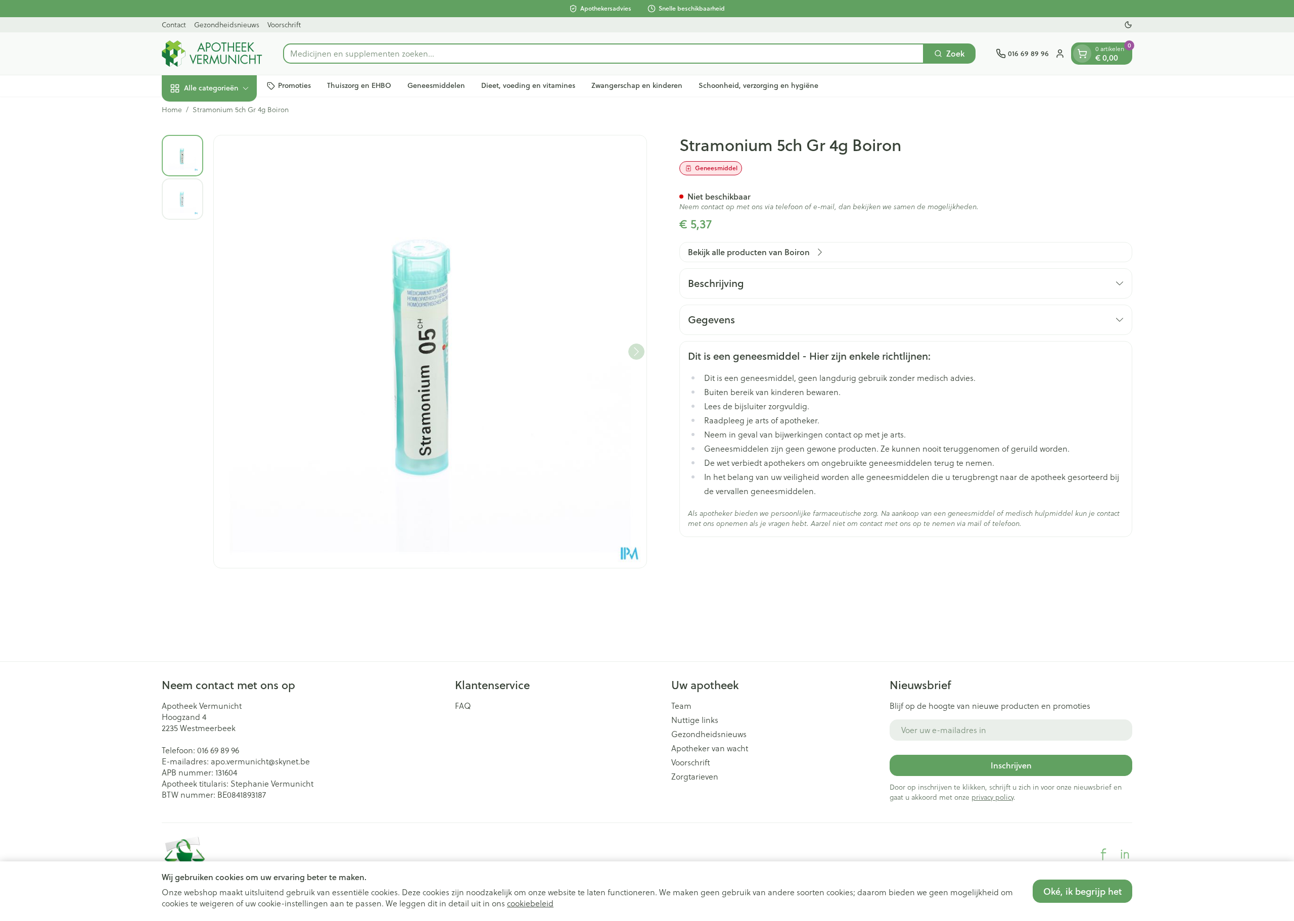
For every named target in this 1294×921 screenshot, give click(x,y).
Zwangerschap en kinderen (636, 85)
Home (172, 110)
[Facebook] (1103, 854)
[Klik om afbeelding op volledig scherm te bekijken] (430, 351)
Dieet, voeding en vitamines (528, 85)
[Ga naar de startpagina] (212, 53)
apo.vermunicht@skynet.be (260, 761)
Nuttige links (694, 719)
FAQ (463, 705)
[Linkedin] (1124, 854)
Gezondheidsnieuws (226, 24)
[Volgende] (636, 352)
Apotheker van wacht (709, 748)
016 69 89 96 (218, 750)
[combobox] (603, 53)
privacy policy (992, 797)
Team (681, 705)
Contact (174, 24)
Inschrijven (1011, 765)
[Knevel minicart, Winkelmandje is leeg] (1082, 53)
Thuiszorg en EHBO (359, 85)
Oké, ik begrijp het (1082, 891)
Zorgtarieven (694, 776)
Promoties (294, 85)
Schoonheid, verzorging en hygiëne (758, 85)
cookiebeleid (530, 903)
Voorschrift (284, 24)
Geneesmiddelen (436, 85)
